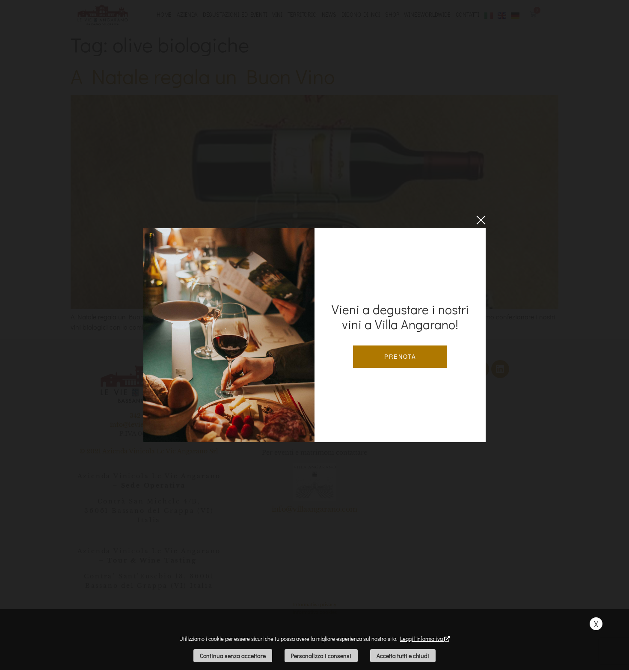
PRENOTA (400, 356)
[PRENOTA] (228, 335)
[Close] (481, 220)
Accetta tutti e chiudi (403, 656)
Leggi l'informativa (422, 638)
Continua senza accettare (233, 656)
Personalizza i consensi (321, 656)
